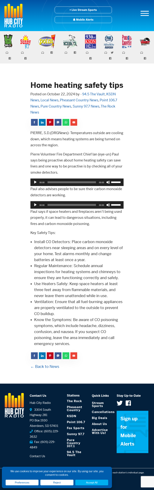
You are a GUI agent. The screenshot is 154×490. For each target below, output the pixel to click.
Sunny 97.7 (76, 434)
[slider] (116, 182)
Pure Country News (56, 106)
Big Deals (99, 418)
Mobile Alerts (84, 19)
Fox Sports (76, 428)
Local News (49, 100)
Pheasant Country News (79, 100)
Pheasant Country (74, 408)
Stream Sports (98, 404)
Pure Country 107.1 (73, 443)
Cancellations (101, 412)
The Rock (74, 401)
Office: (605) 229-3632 (44, 434)
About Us (99, 424)
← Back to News (44, 366)
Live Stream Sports (84, 10)
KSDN (71, 416)
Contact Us (37, 456)
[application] (76, 182)
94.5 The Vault (93, 94)
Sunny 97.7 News (86, 106)
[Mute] (108, 182)
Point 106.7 (76, 422)
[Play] (35, 182)
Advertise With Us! (100, 431)
